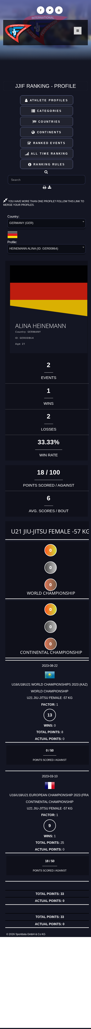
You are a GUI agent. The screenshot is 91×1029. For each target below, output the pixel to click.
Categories (49, 111)
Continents (48, 132)
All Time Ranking (48, 153)
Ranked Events (49, 143)
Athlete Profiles (48, 100)
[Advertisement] (45, 982)
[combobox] (46, 224)
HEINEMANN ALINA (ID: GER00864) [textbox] (33, 248)
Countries (49, 121)
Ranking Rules (48, 164)
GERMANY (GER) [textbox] (21, 223)
